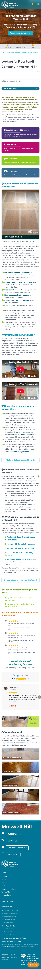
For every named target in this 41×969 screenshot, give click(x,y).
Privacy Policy (7, 895)
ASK (33, 47)
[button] (38, 4)
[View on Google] (6, 688)
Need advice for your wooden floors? (21, 580)
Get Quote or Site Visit (21, 33)
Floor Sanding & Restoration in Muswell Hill (13, 52)
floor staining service (20, 452)
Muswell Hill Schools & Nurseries (21, 544)
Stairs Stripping (8, 923)
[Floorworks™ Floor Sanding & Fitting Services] (4, 52)
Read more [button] (12, 702)
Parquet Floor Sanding (10, 913)
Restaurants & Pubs (14, 946)
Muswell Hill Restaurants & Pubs (21, 548)
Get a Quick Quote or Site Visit (22, 460)
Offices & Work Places (28, 946)
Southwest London (27, 962)
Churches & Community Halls (17, 944)
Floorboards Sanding (9, 916)
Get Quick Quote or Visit (17, 848)
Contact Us (12, 841)
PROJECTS (20, 47)
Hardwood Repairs (9, 935)
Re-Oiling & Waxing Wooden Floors (14, 938)
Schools (4, 944)
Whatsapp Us (13, 854)
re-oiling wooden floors (23, 435)
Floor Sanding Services (10, 911)
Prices (4, 880)
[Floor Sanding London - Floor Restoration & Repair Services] (16, 4)
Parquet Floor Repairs (10, 929)
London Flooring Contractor (11, 941)
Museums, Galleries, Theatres (20, 559)
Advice (4, 886)
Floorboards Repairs (9, 932)
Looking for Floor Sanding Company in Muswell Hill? (30, 52)
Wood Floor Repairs (8, 926)
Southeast (33, 960)
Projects (4, 883)
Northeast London (32, 958)
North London (31, 956)
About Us (5, 877)
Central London (31, 955)
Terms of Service (7, 892)
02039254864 (16, 834)
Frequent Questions (9, 889)
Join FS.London (7, 901)
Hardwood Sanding (9, 920)
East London (25, 960)
